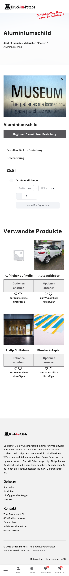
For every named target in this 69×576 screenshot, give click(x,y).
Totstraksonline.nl (36, 550)
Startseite (9, 487)
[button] (62, 78)
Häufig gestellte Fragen (16, 495)
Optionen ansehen (19, 286)
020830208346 (11, 530)
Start (6, 43)
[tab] (35, 150)
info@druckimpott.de (15, 526)
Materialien (30, 43)
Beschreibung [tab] (15, 158)
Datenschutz (37, 559)
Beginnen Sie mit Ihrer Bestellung (34, 134)
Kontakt (8, 499)
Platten (42, 43)
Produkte (16, 43)
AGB (63, 559)
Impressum (52, 559)
